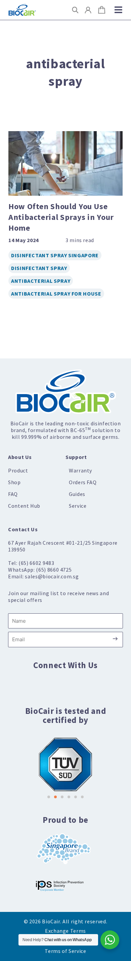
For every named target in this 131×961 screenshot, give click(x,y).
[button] (75, 10)
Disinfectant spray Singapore (55, 255)
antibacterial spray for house (56, 293)
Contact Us (23, 529)
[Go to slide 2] (55, 797)
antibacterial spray (40, 280)
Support (76, 457)
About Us (20, 457)
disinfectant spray (39, 268)
